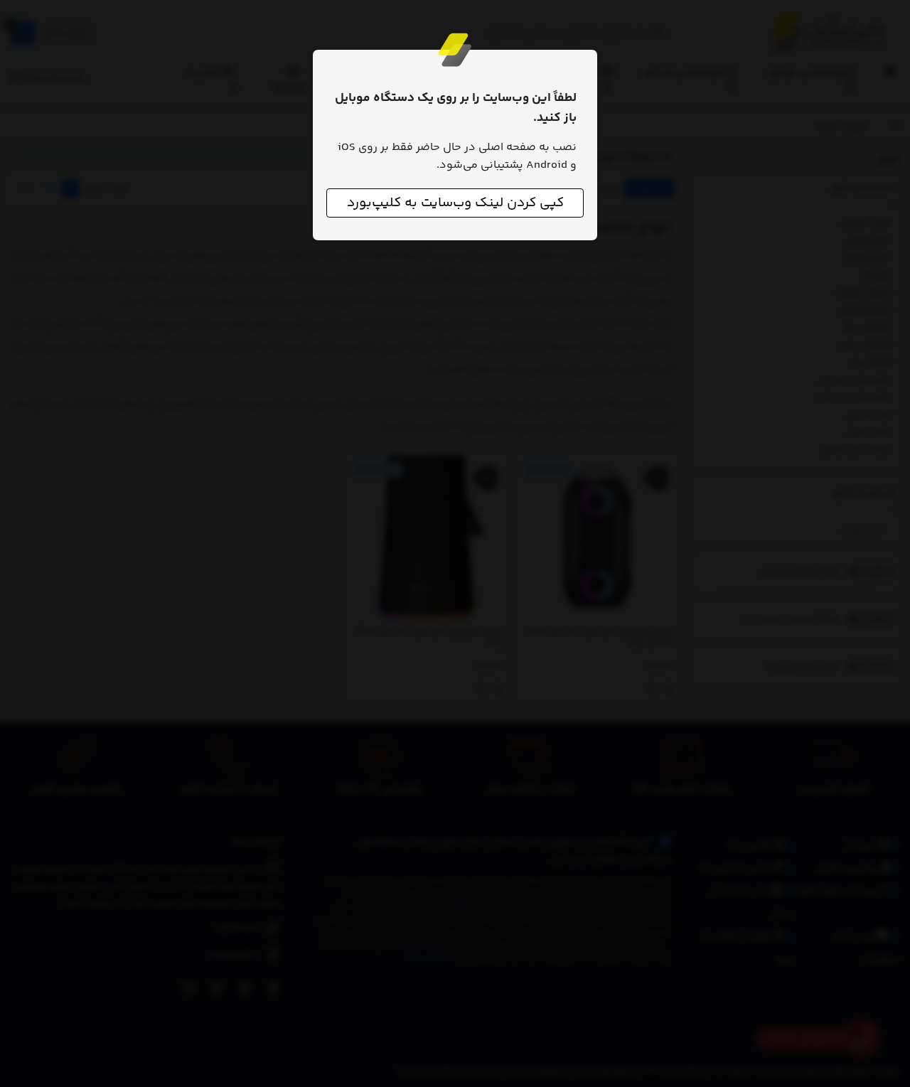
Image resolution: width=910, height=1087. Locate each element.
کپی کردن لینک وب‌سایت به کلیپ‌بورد (455, 203)
